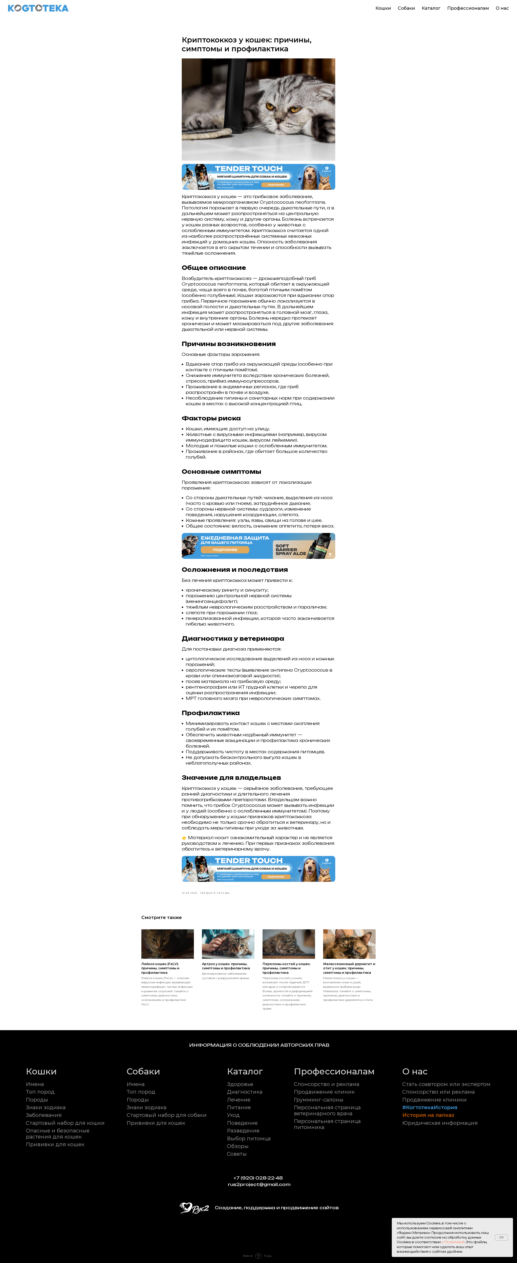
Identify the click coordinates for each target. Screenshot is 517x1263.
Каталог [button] (431, 8)
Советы (237, 1154)
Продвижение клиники (434, 1099)
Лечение (238, 1099)
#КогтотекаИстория (429, 1107)
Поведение (242, 1123)
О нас (502, 8)
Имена (35, 1084)
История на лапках (428, 1115)
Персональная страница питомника (327, 1124)
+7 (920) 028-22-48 (258, 1178)
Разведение (243, 1130)
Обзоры (238, 1146)
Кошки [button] (383, 8)
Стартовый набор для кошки (65, 1123)
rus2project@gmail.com (259, 1184)
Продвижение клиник (324, 1092)
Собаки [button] (406, 8)
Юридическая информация (440, 1123)
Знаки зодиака (46, 1107)
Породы (37, 1099)
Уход (233, 1115)
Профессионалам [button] (468, 8)
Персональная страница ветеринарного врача (327, 1110)
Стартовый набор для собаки (167, 1115)
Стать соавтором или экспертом (446, 1084)
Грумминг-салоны (319, 1099)
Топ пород (40, 1092)
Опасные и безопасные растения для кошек (57, 1133)
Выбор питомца (249, 1138)
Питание (239, 1107)
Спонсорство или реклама (438, 1092)
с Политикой (452, 1242)
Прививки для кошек (55, 1144)
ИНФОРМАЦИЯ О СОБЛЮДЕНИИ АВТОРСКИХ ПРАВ (259, 1045)
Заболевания (44, 1115)
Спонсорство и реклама (326, 1084)
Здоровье (240, 1084)
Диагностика (244, 1092)
